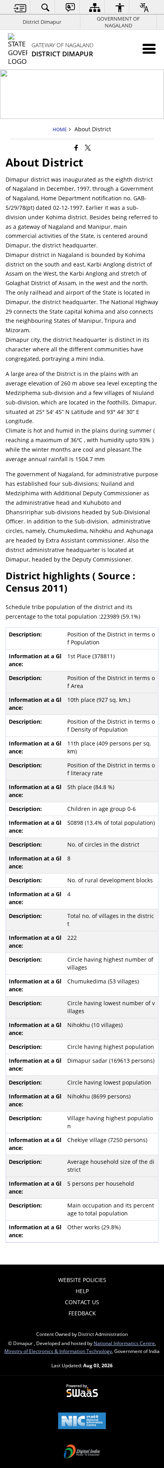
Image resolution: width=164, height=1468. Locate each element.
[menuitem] (20, 7)
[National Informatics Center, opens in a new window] (82, 1422)
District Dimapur (42, 21)
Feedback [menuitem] (82, 1313)
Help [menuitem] (82, 1291)
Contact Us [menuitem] (82, 1302)
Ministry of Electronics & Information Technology (58, 1351)
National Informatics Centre (124, 1343)
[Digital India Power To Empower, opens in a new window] (82, 1452)
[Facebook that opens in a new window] (76, 147)
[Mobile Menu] (149, 49)
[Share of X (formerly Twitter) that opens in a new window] (88, 147)
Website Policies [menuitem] (82, 1280)
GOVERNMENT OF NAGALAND (118, 22)
